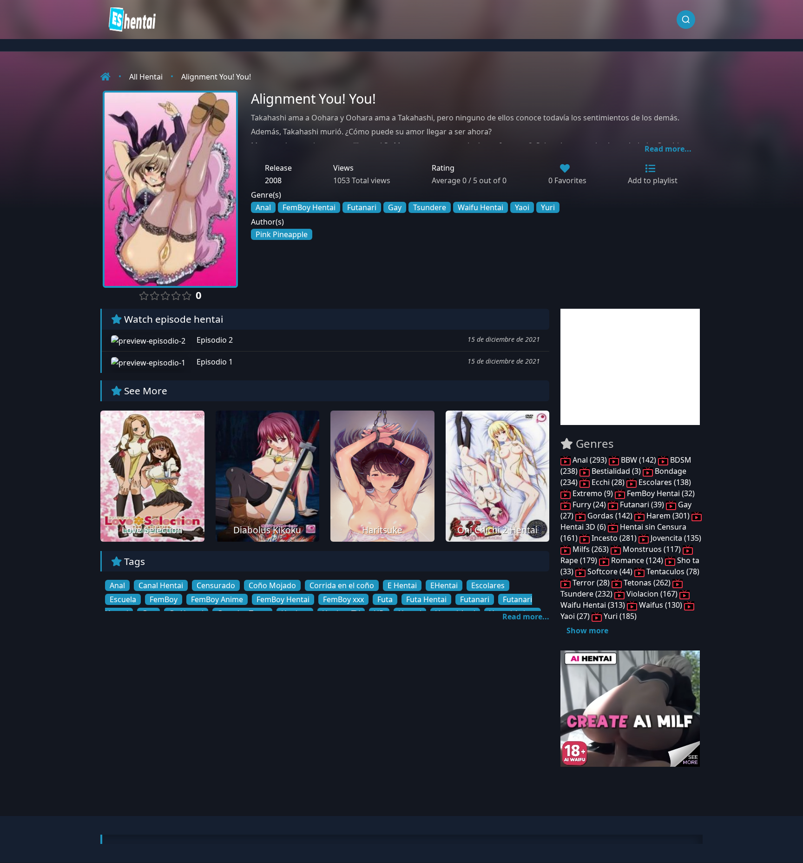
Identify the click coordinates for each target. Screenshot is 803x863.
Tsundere (429, 207)
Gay (395, 207)
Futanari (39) (642, 504)
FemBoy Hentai (309, 207)
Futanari (361, 207)
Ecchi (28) (608, 482)
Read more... (668, 149)
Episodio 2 (214, 340)
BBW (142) (638, 460)
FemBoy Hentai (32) (660, 493)
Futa (385, 599)
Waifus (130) (660, 605)
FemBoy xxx (343, 599)
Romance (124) (637, 560)
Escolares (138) (664, 482)
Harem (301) (668, 516)
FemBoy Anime (217, 599)
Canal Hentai (160, 585)
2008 (273, 180)
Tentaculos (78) (672, 571)
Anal (263, 207)
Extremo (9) (593, 493)
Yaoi (522, 207)
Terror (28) (591, 583)
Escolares (488, 585)
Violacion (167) (652, 594)
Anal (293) (590, 460)
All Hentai (146, 77)
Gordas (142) (610, 516)
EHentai (444, 585)
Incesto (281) (614, 538)
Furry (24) (589, 504)
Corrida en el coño (341, 585)
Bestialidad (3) (616, 471)
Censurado (216, 585)
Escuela (123, 599)
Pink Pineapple (282, 234)
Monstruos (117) (652, 549)
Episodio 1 (214, 362)
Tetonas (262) (647, 583)
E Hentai (402, 585)
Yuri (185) (619, 616)
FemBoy (164, 599)
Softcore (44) (610, 571)
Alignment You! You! (216, 77)
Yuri (548, 207)
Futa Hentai (426, 599)
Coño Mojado (272, 585)
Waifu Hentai (480, 207)
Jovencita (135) (675, 538)
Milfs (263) (591, 549)
